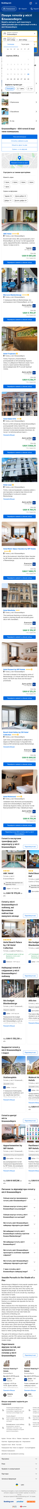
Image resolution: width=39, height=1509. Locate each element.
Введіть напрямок (12, 32)
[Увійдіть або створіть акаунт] (30, 3)
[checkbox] (28, 59)
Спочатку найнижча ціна (19, 141)
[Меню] (36, 3)
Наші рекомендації (19, 137)
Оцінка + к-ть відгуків (19, 149)
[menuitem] (9, 9)
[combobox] (19, 34)
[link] (6, 182)
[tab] (11, 44)
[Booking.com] (6, 3)
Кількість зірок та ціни (19, 145)
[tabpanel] (18, 69)
